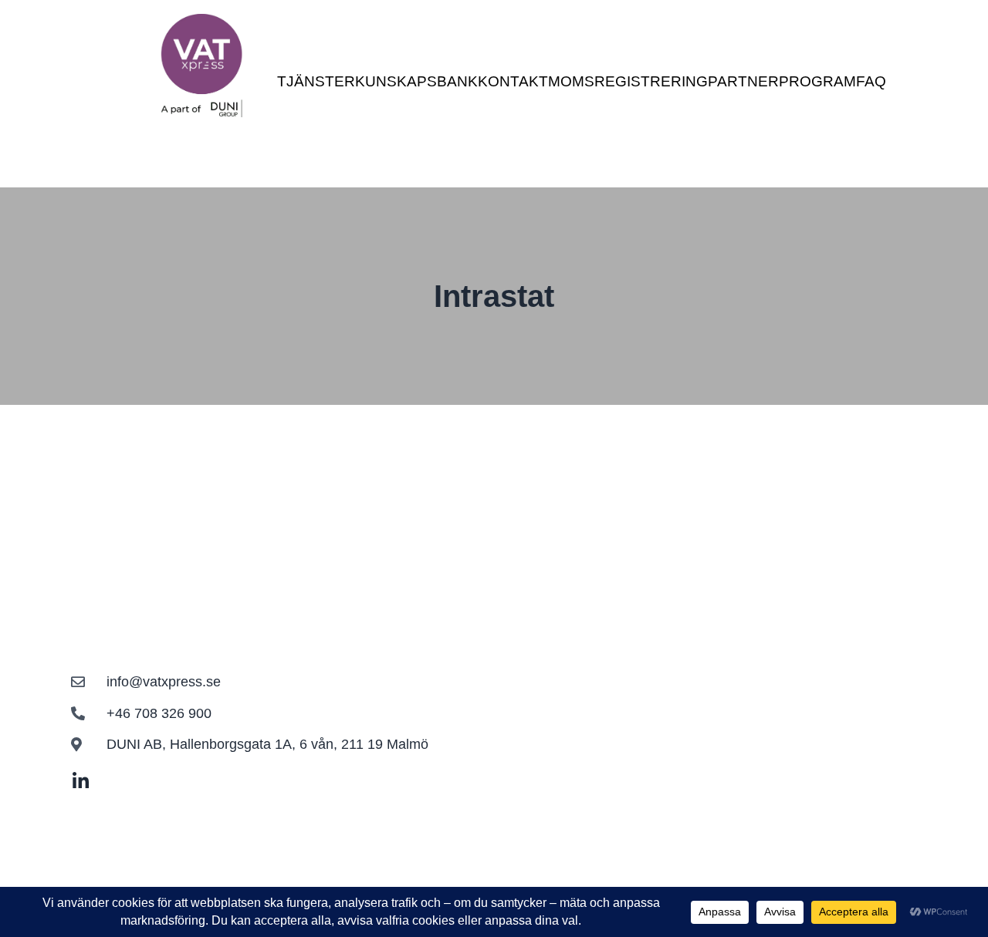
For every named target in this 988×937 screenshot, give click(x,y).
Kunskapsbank (416, 81)
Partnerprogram (782, 81)
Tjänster (316, 81)
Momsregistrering (628, 81)
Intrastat (494, 296)
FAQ (871, 81)
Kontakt (513, 81)
